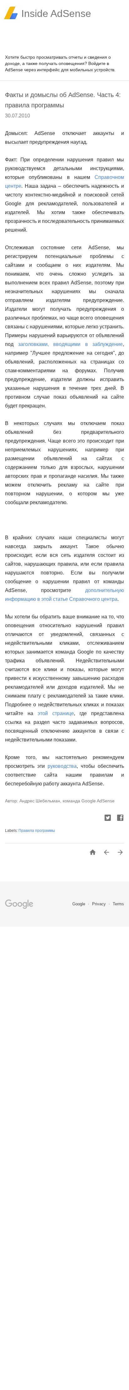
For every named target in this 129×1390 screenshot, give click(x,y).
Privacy (99, 904)
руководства (62, 766)
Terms (118, 904)
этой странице (56, 713)
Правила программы (36, 830)
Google (79, 904)
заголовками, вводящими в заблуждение (70, 344)
